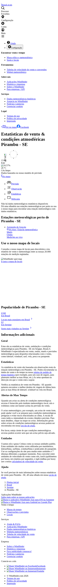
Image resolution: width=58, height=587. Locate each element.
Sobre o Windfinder (15, 87)
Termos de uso (13, 116)
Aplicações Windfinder (17, 81)
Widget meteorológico (16, 72)
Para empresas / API (16, 89)
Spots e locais (13, 60)
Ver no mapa (11, 127)
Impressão (11, 121)
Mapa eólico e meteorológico (20, 57)
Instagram (41, 568)
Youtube (40, 571)
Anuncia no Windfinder (17, 101)
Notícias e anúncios (15, 104)
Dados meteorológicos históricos (21, 99)
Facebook (24, 127)
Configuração (16, 48)
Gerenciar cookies (15, 106)
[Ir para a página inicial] (1, 2)
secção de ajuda (28, 425)
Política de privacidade (17, 118)
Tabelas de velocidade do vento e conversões (27, 69)
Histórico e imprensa (16, 84)
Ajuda (13, 43)
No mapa (6, 176)
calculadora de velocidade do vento (27, 461)
